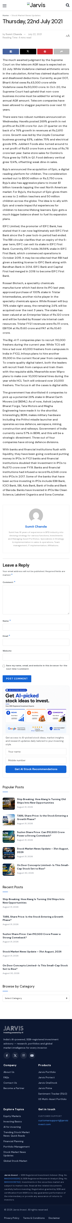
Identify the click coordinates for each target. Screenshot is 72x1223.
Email (6, 635)
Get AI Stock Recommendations (36, 769)
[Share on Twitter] (28, 51)
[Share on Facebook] (11, 51)
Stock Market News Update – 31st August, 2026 (43, 850)
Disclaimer (54, 1218)
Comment (9, 582)
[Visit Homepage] (36, 5)
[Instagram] (23, 1055)
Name (7, 620)
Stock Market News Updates (26, 15)
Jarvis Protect (46, 1077)
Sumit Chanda (14, 34)
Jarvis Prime (45, 1088)
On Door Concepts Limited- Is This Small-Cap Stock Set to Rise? (43, 867)
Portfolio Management (16, 1146)
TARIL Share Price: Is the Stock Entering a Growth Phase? (42, 817)
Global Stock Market (15, 1160)
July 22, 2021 (35, 34)
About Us (8, 1072)
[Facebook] (6, 1055)
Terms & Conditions (34, 1218)
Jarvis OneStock (47, 1082)
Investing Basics (12, 1121)
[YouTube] (32, 1055)
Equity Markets (12, 1116)
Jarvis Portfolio (47, 1072)
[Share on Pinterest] (45, 51)
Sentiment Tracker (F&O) (52, 1093)
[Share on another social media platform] (61, 51)
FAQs (6, 1077)
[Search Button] (67, 5)
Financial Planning (13, 1141)
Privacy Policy (11, 1218)
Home (6, 15)
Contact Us (10, 1082)
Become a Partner (13, 1088)
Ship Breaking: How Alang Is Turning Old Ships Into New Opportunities (41, 801)
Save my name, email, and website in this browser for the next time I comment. (36, 667)
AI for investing (12, 1126)
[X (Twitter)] (15, 1055)
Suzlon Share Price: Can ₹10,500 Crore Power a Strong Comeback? (41, 834)
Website (7, 650)
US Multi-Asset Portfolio (52, 1099)
